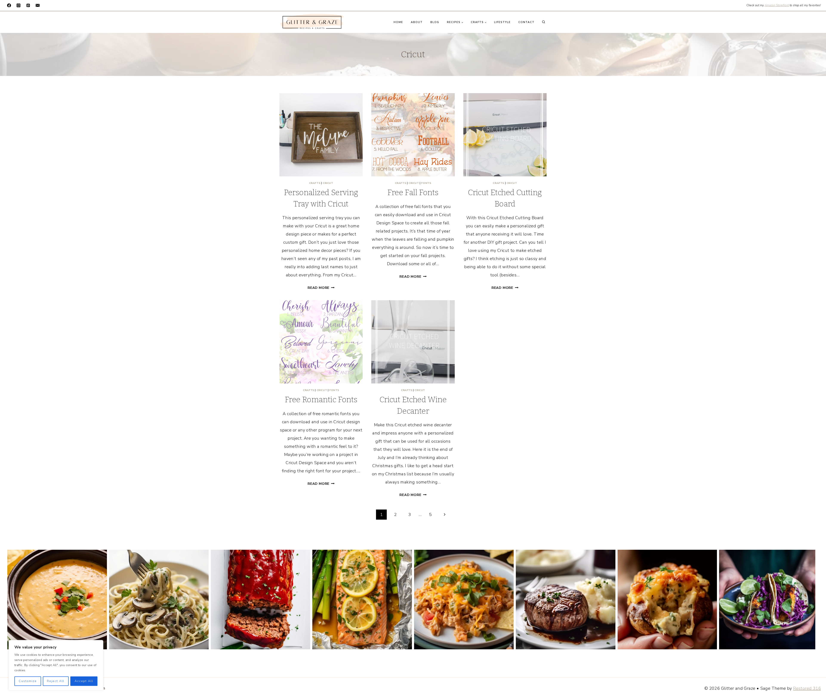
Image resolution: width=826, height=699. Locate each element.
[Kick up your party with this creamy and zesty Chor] (57, 599)
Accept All (84, 681)
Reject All (55, 681)
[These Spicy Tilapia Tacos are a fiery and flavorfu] (769, 599)
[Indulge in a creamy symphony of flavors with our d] (159, 599)
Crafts (315, 183)
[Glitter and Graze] (311, 22)
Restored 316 (807, 688)
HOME (398, 22)
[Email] (38, 5)
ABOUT (417, 22)
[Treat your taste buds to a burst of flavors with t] (667, 599)
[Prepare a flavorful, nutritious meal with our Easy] (362, 599)
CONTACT (526, 22)
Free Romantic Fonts (321, 399)
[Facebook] (9, 5)
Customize (28, 681)
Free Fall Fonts (412, 192)
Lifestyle (502, 22)
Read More (321, 287)
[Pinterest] (28, 5)
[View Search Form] (544, 22)
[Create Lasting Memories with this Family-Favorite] (260, 599)
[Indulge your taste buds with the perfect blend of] (565, 599)
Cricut (328, 183)
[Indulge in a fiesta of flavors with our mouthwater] (464, 599)
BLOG (434, 22)
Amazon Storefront (777, 5)
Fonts (426, 183)
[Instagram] (18, 5)
